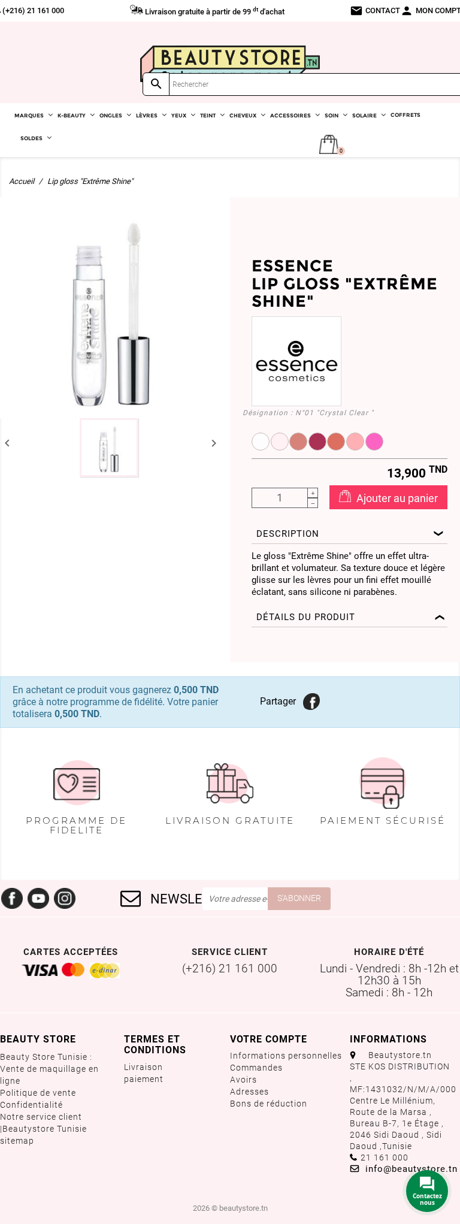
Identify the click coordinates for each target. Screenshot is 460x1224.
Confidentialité (31, 1105)
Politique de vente (38, 1093)
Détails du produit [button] (305, 617)
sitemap (17, 1141)
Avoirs (243, 1079)
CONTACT (375, 10)
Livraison (143, 1067)
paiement (144, 1079)
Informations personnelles (286, 1055)
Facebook (12, 898)
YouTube (38, 898)
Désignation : (268, 413)
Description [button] (287, 533)
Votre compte (268, 1039)
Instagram (64, 898)
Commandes (256, 1067)
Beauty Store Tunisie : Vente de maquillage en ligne (49, 1069)
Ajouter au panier (396, 498)
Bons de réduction (268, 1103)
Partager (310, 700)
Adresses (249, 1091)
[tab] (349, 535)
